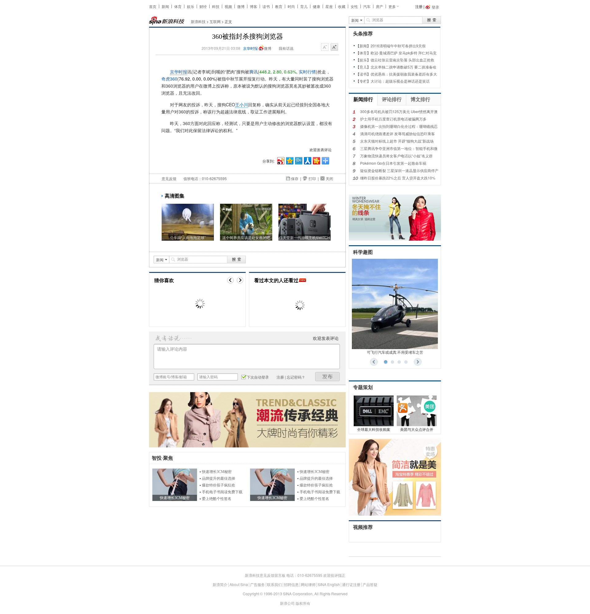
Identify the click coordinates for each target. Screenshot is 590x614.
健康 (316, 6)
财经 (203, 6)
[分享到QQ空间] (289, 159)
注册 (419, 6)
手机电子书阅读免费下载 (222, 492)
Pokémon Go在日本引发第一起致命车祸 (393, 163)
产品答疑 (370, 584)
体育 (178, 6)
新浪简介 (220, 584)
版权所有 (303, 603)
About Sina (239, 584)
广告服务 (257, 584)
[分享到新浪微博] (280, 159)
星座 (329, 6)
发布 (327, 377)
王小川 (241, 104)
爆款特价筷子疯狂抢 (218, 485)
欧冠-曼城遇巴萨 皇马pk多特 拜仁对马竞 (404, 52)
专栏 (363, 81)
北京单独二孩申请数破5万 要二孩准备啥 (403, 66)
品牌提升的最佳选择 (218, 478)
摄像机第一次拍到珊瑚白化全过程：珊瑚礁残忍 (399, 126)
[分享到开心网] (316, 159)
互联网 (215, 21)
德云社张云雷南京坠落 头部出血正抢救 (402, 59)
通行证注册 (351, 584)
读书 (266, 6)
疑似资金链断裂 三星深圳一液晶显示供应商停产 (399, 170)
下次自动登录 (258, 377)
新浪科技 (198, 21)
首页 (152, 6)
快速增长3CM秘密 (217, 472)
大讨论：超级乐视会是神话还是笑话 (400, 81)
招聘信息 (291, 584)
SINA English (329, 584)
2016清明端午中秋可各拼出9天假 (398, 45)
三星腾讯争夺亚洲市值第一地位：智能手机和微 (399, 148)
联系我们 (274, 584)
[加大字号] (334, 47)
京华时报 (250, 48)
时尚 (291, 6)
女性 (354, 6)
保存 (294, 178)
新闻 (165, 6)
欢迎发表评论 (320, 149)
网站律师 (308, 584)
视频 (228, 6)
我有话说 (286, 48)
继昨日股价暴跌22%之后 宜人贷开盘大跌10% (397, 177)
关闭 (329, 178)
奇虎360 (169, 79)
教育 (278, 6)
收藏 (341, 6)
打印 (312, 178)
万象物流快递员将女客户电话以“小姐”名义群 (396, 155)
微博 (241, 6)
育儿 (304, 6)
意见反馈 (169, 178)
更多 (392, 6)
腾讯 (253, 72)
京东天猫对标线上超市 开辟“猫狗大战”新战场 (397, 141)
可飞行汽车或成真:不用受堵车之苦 (395, 352)
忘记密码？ (296, 377)
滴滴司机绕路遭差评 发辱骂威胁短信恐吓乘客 (397, 133)
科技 (215, 6)
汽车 (367, 6)
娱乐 (190, 6)
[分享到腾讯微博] (298, 159)
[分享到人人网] (307, 159)
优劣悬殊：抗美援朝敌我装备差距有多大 (404, 74)
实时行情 (307, 72)
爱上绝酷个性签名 (216, 499)
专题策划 (363, 387)
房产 (379, 6)
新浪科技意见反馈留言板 (265, 575)
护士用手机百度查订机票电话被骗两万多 (393, 118)
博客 (253, 6)
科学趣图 (363, 252)
